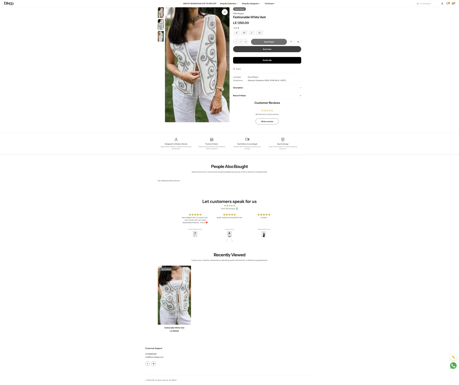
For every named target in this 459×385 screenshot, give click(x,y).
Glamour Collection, (256, 80)
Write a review (267, 121)
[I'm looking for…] (417, 3)
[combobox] (426, 3)
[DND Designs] (8, 3)
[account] (442, 3)
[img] (229, 205)
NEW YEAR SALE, (272, 80)
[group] (197, 64)
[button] (227, 240)
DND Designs (238, 13)
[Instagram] (153, 363)
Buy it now (267, 49)
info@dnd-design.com (154, 357)
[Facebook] (147, 363)
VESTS (283, 80)
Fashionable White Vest (174, 328)
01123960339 (150, 354)
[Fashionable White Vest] (174, 295)
